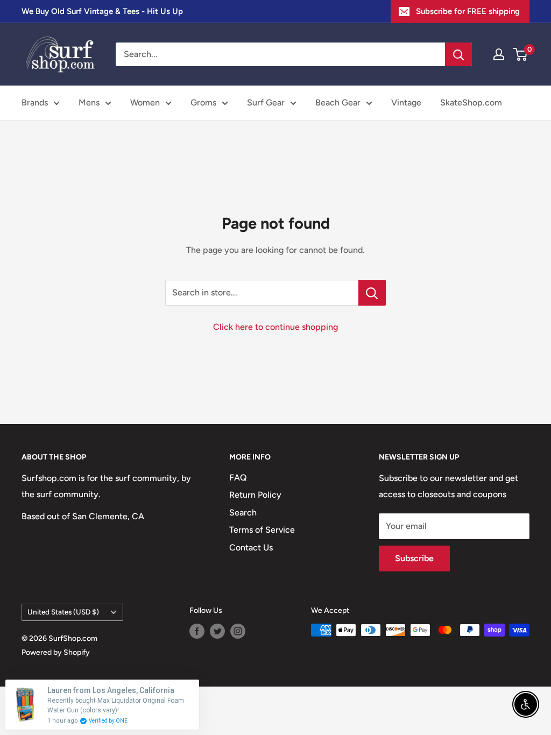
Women (145, 102)
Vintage (406, 102)
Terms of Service (262, 530)
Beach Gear (338, 102)
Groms (203, 102)
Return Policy (255, 495)
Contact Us (251, 547)
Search (243, 512)
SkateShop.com (471, 102)
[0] (520, 54)
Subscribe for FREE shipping (468, 11)
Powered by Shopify (56, 652)
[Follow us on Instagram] (237, 631)
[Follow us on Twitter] (217, 631)
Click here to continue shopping (275, 327)
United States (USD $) (63, 611)
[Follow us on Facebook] (196, 631)
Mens (89, 102)
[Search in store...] (372, 293)
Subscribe (414, 558)
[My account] (498, 54)
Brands (35, 102)
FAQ (238, 477)
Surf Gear (266, 102)
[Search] (458, 54)
